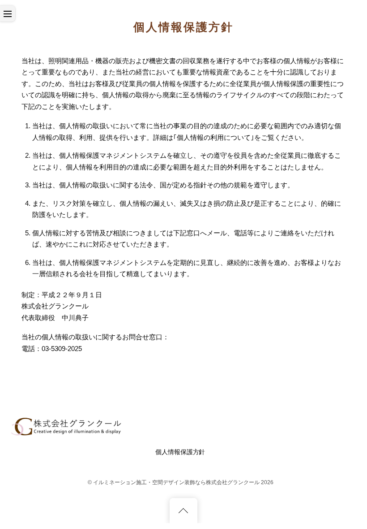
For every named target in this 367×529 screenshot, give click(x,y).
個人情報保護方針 (180, 451)
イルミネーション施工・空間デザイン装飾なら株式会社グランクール (176, 482)
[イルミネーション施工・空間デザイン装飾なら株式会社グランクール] (67, 432)
